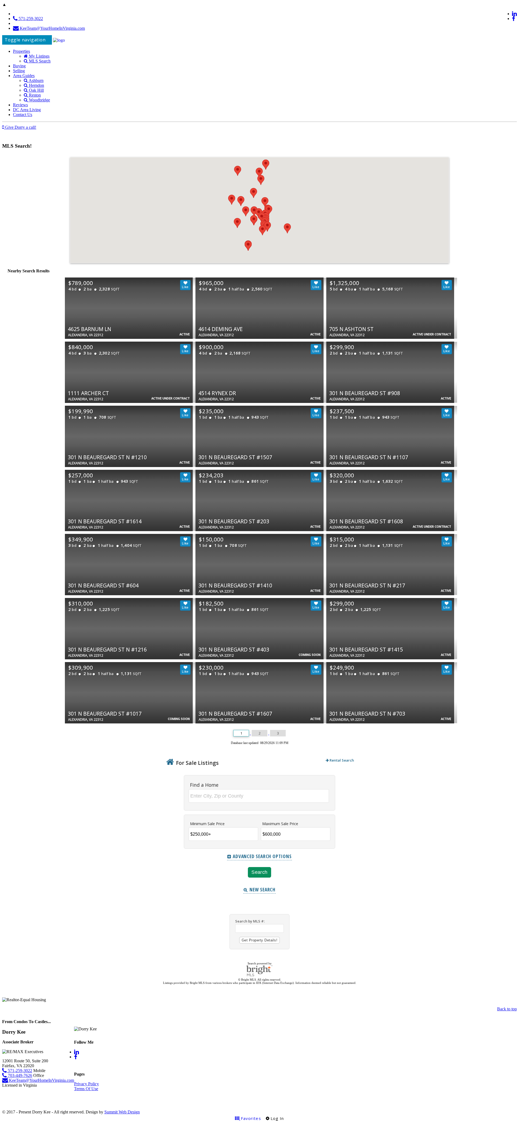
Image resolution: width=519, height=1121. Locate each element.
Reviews (20, 104)
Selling (19, 70)
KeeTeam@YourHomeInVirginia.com (52, 28)
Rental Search (341, 760)
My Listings (38, 56)
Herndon (36, 85)
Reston (34, 95)
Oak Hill (36, 90)
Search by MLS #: (250, 921)
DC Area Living (27, 109)
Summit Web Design (122, 1112)
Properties (21, 51)
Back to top (507, 1009)
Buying (19, 66)
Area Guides (24, 75)
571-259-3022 (30, 18)
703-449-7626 (19, 1075)
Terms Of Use (86, 1088)
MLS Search (39, 61)
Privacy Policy (86, 1084)
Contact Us (22, 114)
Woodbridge (39, 100)
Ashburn (36, 80)
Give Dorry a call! (20, 127)
